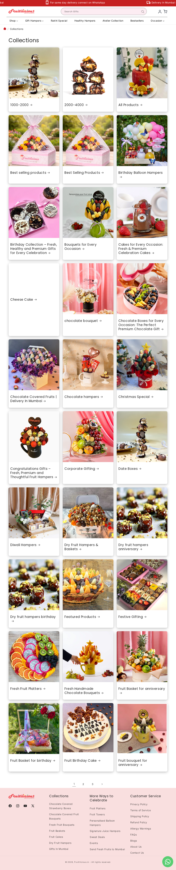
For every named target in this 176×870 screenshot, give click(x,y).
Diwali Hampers (23, 545)
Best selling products (28, 173)
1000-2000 (19, 105)
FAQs (133, 834)
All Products (128, 105)
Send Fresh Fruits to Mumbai (107, 849)
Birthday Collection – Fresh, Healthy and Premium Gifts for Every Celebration (33, 249)
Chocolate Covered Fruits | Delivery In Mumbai (33, 399)
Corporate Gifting (79, 469)
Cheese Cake (21, 299)
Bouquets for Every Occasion (80, 247)
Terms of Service (140, 810)
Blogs (133, 840)
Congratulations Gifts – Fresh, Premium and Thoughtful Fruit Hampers (31, 473)
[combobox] (104, 11)
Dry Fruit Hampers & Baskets (81, 547)
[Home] (4, 29)
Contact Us (137, 852)
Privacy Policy (138, 804)
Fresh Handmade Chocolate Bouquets (82, 691)
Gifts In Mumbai (58, 848)
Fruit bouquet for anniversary (132, 763)
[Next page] (102, 784)
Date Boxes (128, 469)
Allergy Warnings (140, 828)
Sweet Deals (97, 837)
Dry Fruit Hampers (60, 842)
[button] (165, 11)
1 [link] (74, 784)
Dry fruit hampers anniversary (133, 547)
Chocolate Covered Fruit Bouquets (64, 816)
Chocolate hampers (81, 397)
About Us (136, 846)
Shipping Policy (139, 816)
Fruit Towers (97, 814)
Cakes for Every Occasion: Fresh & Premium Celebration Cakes (140, 249)
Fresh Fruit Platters (26, 689)
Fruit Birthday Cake (80, 761)
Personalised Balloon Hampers (102, 822)
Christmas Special (134, 397)
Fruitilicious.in (81, 862)
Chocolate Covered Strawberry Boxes (61, 806)
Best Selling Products (82, 173)
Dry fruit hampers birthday (33, 617)
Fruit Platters (97, 808)
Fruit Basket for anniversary (141, 689)
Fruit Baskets (57, 830)
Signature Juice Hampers (105, 830)
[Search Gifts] (143, 12)
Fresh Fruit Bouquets (61, 824)
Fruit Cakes (56, 836)
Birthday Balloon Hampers (140, 173)
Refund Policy (138, 822)
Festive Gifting (130, 617)
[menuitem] (14, 20)
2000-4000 (74, 105)
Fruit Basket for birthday (31, 761)
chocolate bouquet (81, 321)
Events (94, 843)
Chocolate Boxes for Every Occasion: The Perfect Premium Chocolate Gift (141, 325)
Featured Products (80, 617)
